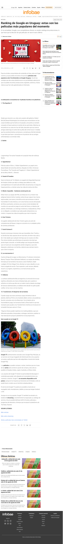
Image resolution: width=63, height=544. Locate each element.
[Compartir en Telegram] (35, 68)
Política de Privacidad (55, 517)
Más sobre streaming (7, 416)
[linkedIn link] (11, 524)
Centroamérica (20, 527)
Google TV (14, 451)
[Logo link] (31, 12)
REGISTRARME (49, 7)
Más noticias (4, 412)
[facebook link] (5, 521)
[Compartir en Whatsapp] (24, 68)
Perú (20, 525)
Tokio (62, 16)
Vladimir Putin (6, 16)
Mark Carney (20, 16)
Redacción (32, 515)
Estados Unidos (27, 7)
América (19, 515)
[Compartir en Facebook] (27, 68)
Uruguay (27, 451)
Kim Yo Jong (14, 16)
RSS (19, 531)
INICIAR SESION (58, 7)
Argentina (20, 7)
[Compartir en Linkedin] (33, 68)
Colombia (34, 7)
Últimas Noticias (20, 529)
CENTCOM (32, 16)
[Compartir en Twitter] (30, 68)
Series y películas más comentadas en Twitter (14, 420)
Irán (10, 16)
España (38, 7)
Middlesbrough (26, 16)
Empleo (31, 517)
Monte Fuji (58, 16)
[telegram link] (8, 524)
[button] (2, 7)
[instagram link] (11, 521)
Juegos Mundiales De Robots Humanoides (47, 16)
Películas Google (5, 451)
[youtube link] (5, 524)
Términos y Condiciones (55, 515)
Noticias (3, 19)
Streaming (21, 451)
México (43, 7)
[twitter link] (8, 521)
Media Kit (43, 525)
